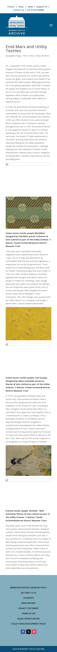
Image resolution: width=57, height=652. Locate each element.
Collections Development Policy (28, 623)
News (30, 6)
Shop (21, 6)
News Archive (28, 603)
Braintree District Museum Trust (28, 587)
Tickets (10, 6)
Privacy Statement (28, 608)
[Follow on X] (28, 632)
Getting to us (28, 592)
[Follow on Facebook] (23, 632)
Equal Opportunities (28, 618)
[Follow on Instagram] (34, 632)
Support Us (41, 6)
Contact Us (18, 10)
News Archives (42, 55)
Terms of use (28, 613)
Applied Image (14, 55)
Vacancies (28, 598)
